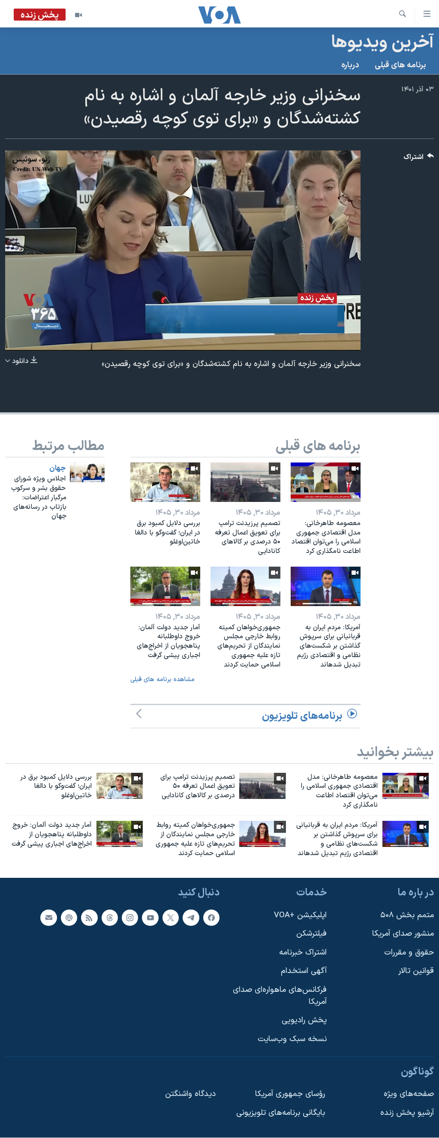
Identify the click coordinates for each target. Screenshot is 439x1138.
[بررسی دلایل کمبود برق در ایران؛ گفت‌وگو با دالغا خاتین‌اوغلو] (165, 482)
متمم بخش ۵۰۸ (407, 915)
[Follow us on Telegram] (191, 918)
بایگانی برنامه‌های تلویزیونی (280, 1113)
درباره (350, 65)
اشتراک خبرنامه (303, 952)
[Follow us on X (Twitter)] (170, 918)
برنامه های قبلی (400, 65)
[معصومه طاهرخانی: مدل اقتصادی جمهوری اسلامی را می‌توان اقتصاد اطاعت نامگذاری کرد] (326, 482)
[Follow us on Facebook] (211, 918)
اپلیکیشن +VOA (300, 915)
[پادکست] (69, 918)
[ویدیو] (78, 15)
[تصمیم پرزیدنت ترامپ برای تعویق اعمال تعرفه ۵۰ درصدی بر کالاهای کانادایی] (245, 482)
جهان (57, 468)
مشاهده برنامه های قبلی (162, 679)
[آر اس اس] (89, 918)
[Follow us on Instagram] (130, 918)
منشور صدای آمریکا (403, 934)
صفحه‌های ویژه (409, 1094)
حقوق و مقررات (409, 952)
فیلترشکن (311, 934)
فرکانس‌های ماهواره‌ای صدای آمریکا (280, 996)
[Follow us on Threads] (110, 918)
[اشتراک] (48, 918)
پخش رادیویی (304, 1021)
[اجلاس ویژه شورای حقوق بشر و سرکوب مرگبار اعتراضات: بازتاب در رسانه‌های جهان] (87, 472)
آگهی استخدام (304, 971)
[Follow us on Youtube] (150, 918)
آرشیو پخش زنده (407, 1113)
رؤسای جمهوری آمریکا (290, 1094)
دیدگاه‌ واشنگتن (190, 1094)
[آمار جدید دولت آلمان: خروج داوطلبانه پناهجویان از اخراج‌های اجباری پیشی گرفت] (165, 586)
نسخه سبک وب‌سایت (292, 1039)
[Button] (418, 159)
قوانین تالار (416, 971)
